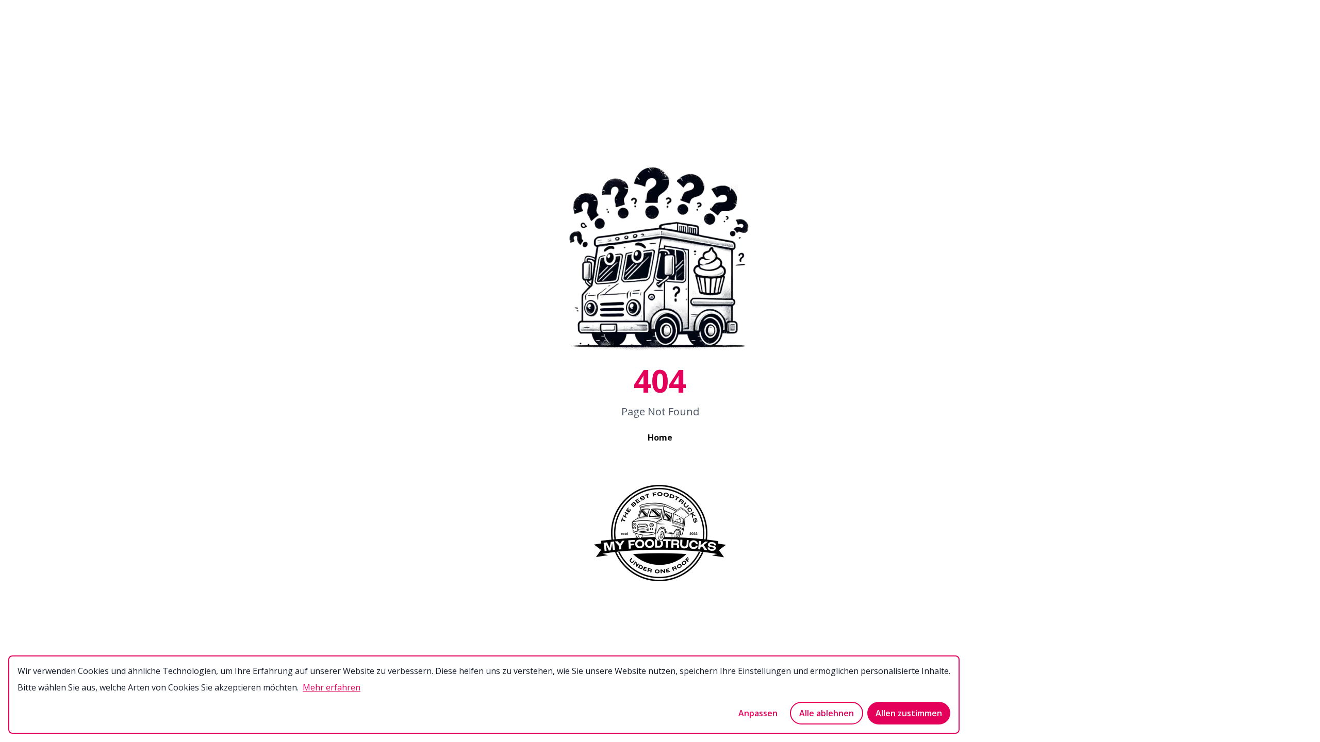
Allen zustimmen (909, 713)
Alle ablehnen (826, 713)
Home (660, 437)
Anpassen (758, 713)
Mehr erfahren (331, 687)
